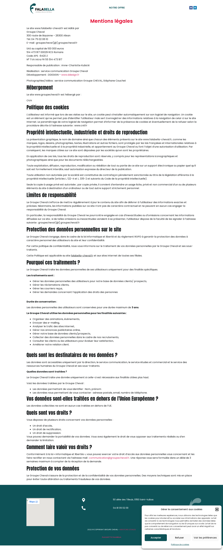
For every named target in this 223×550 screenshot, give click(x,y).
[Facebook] (191, 7)
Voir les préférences (205, 537)
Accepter (156, 537)
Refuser (179, 537)
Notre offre (117, 7)
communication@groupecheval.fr (109, 458)
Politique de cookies (180, 544)
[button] (216, 509)
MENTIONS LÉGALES (127, 529)
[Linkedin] (195, 7)
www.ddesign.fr (70, 74)
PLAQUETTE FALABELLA (111, 537)
